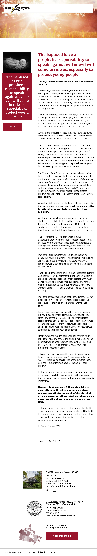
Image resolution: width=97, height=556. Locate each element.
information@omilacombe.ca (62, 515)
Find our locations (62, 536)
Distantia (41, 552)
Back (12, 127)
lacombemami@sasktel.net (60, 486)
